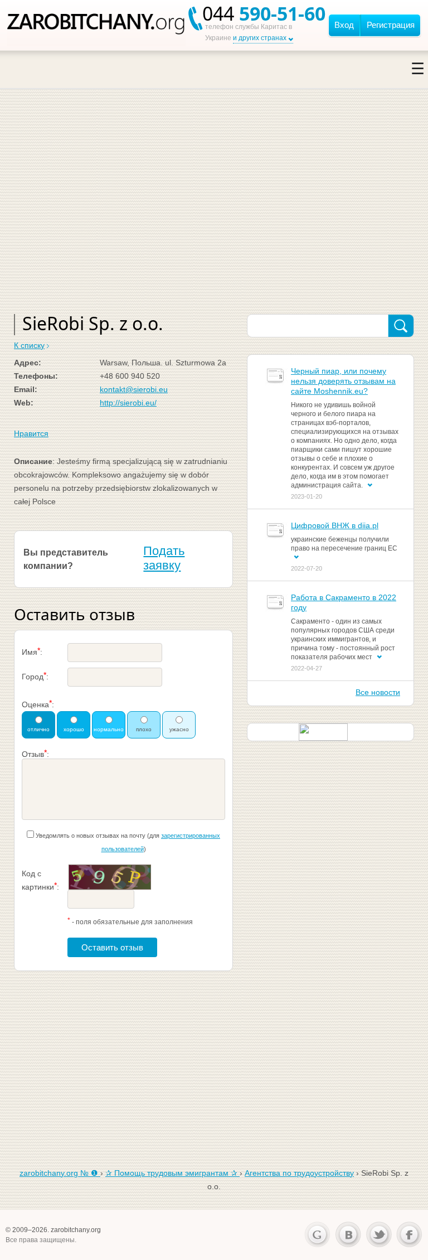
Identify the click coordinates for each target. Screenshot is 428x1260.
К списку (29, 345)
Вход (344, 25)
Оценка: (38, 703)
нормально (109, 729)
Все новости (378, 692)
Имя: (32, 651)
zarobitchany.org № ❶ (60, 1173)
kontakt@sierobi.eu (134, 389)
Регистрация (391, 25)
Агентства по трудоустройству (299, 1173)
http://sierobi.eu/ (128, 402)
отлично (38, 729)
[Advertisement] (214, 214)
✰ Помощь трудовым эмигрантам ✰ (172, 1173)
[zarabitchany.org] (96, 25)
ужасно (179, 729)
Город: (35, 675)
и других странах (259, 38)
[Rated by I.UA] (323, 731)
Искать (401, 326)
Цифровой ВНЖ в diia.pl (334, 525)
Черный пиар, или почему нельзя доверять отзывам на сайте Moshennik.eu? (343, 380)
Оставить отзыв (112, 947)
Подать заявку (163, 558)
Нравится (31, 433)
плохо (144, 729)
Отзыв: (35, 753)
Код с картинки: (40, 880)
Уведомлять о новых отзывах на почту (90, 835)
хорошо (74, 729)
